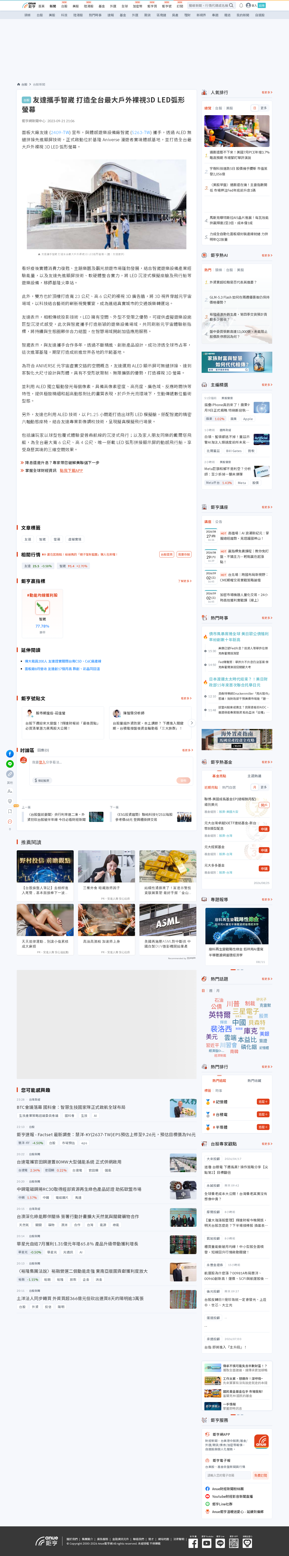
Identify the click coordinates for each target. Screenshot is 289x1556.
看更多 (185, 698)
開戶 (264, 805)
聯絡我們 (138, 1539)
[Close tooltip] (45, 821)
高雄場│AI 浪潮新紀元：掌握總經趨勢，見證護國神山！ (244, 535)
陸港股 (89, 6)
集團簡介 (87, 1539)
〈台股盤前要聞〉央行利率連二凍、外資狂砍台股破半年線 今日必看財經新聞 (56, 817)
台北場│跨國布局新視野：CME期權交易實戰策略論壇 (244, 577)
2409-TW (60, 132)
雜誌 (227, 15)
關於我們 (72, 1539)
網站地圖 (163, 1539)
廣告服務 (102, 1539)
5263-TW (141, 132)
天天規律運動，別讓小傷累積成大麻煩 (45, 944)
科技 (64, 15)
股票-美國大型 (228, 811)
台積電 (222, 1114)
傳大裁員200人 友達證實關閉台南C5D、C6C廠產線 (63, 661)
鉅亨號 (167, 6)
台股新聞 (39, 84)
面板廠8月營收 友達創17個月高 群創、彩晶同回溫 (62, 668)
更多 (264, 108)
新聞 (53, 6)
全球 (124, 6)
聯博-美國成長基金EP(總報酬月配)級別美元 (230, 801)
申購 (264, 828)
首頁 (41, 6)
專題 (215, 15)
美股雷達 (227, 398)
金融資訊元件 (120, 1539)
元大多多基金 (214, 865)
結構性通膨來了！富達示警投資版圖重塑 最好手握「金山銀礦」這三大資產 (167, 890)
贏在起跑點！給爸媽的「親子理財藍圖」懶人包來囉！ (82, 554)
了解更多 (183, 581)
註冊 (261, 5)
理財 (187, 15)
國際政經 (225, 430)
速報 (110, 15)
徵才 (151, 1539)
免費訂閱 (260, 1475)
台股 (64, 6)
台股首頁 (167, 554)
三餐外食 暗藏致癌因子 (101, 887)
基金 (102, 6)
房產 (175, 15)
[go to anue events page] (241, 5)
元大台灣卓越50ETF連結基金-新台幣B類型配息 (230, 825)
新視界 (201, 15)
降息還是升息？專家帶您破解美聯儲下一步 (62, 462)
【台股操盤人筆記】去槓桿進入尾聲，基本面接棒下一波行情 (45, 890)
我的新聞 (243, 15)
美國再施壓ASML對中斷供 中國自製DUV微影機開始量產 (167, 944)
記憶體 (222, 1101)
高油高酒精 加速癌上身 (101, 941)
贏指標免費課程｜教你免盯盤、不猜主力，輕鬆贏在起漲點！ (244, 556)
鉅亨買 (152, 6)
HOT (223, 533)
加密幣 (137, 6)
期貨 (147, 15)
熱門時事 (95, 15)
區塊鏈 (161, 15)
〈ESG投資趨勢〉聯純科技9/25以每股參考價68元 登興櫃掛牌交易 (144, 817)
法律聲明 (178, 1539)
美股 (76, 6)
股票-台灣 (225, 835)
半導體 (222, 1127)
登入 (254, 5)
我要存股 (184, 554)
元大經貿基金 (214, 846)
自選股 (260, 15)
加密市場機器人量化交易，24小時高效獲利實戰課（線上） (244, 597)
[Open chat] (10, 822)
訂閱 (180, 6)
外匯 (113, 6)
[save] (10, 811)
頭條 (27, 15)
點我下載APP (71, 470)
